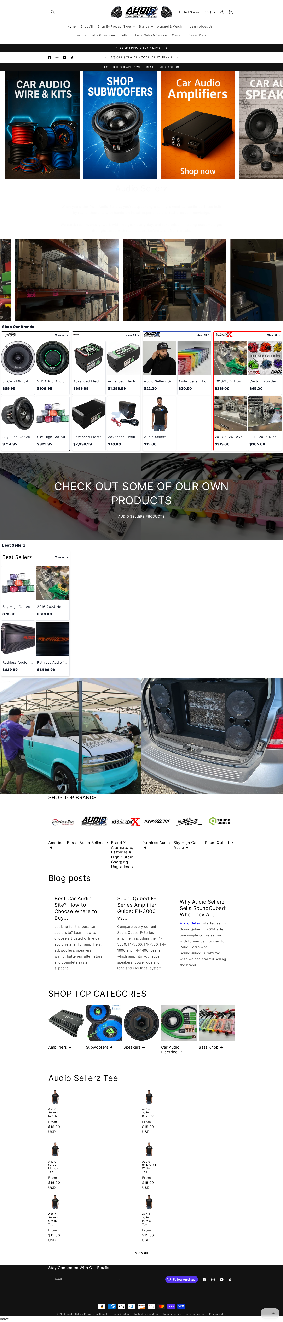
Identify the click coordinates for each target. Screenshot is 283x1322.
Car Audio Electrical (170, 1049)
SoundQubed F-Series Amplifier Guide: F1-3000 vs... (137, 908)
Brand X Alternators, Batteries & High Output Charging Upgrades (122, 854)
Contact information (145, 1313)
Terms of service (195, 1313)
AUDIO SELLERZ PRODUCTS (141, 516)
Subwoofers (97, 1047)
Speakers (132, 1047)
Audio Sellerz (92, 842)
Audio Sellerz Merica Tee (53, 1167)
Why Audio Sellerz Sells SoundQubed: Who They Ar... (203, 908)
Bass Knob (208, 1047)
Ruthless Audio (156, 842)
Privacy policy (217, 1313)
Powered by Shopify (96, 1313)
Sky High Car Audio (186, 845)
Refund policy (121, 1313)
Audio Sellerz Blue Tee (148, 1112)
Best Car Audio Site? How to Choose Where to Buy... (75, 908)
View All (60, 335)
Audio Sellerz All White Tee (149, 1167)
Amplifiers (57, 1047)
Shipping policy (171, 1313)
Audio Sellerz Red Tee (54, 1112)
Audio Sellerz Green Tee (53, 1219)
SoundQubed (217, 842)
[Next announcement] (177, 57)
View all (141, 1253)
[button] (52, 12)
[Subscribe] (118, 1279)
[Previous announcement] (105, 57)
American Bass (62, 842)
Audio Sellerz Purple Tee (147, 1219)
